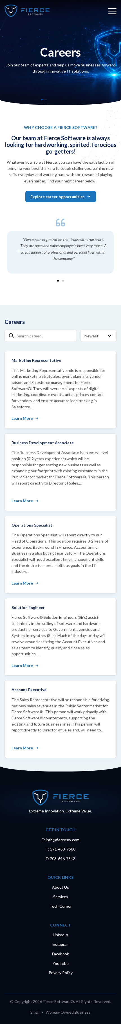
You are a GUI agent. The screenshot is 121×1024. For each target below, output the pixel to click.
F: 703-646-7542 (60, 858)
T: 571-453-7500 (60, 849)
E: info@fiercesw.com (60, 839)
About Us (60, 887)
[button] (58, 281)
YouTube (61, 963)
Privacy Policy (61, 972)
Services (60, 896)
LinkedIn (60, 934)
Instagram (60, 944)
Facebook (60, 953)
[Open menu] (112, 11)
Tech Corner (61, 906)
